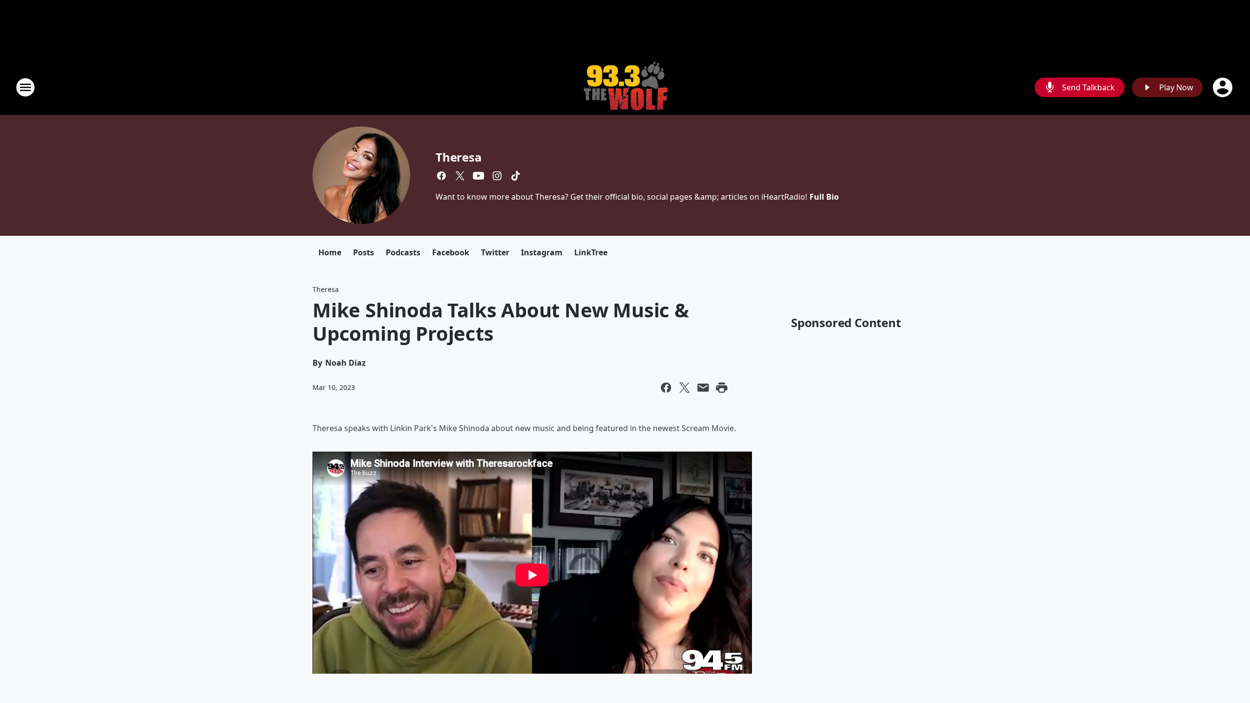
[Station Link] (625, 87)
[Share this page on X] (684, 387)
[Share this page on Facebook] (666, 387)
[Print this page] (722, 387)
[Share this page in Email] (703, 387)
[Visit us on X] (460, 176)
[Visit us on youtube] (478, 176)
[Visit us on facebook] (441, 176)
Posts (363, 252)
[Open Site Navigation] (25, 87)
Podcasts (403, 252)
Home (329, 252)
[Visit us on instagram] (497, 176)
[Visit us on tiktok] (515, 176)
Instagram (541, 252)
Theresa (459, 157)
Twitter (495, 252)
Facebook (450, 252)
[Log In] (1223, 87)
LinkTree (590, 252)
